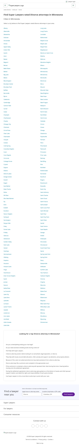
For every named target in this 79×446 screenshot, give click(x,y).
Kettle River (7, 288)
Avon (5, 56)
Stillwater (43, 266)
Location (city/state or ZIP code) (51, 391)
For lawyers (8, 408)
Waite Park (43, 291)
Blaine (5, 78)
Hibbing (6, 257)
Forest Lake (7, 229)
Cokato (6, 143)
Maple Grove (44, 40)
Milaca (42, 65)
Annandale (7, 40)
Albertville (6, 31)
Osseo (42, 127)
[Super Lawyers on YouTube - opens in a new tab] (41, 425)
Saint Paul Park (44, 217)
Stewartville (43, 263)
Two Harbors (44, 273)
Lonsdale (43, 34)
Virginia (42, 282)
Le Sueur (6, 303)
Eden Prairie (7, 189)
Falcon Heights (8, 214)
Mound (42, 87)
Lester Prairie (7, 307)
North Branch (44, 108)
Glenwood (7, 238)
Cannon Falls (7, 105)
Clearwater (7, 136)
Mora (42, 84)
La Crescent (7, 291)
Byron (5, 96)
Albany (6, 28)
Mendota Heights (45, 62)
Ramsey (42, 158)
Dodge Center (8, 177)
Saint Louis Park (45, 208)
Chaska (6, 121)
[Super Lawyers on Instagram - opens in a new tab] (37, 425)
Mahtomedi (43, 37)
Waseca (42, 294)
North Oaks (43, 112)
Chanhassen (7, 118)
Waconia (42, 285)
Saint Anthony (44, 192)
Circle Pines (7, 130)
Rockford (43, 177)
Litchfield (6, 319)
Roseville (43, 186)
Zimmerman (44, 322)
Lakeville (6, 300)
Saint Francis (44, 201)
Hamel (5, 248)
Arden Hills (7, 50)
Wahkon (42, 288)
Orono (42, 124)
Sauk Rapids (44, 229)
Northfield (43, 115)
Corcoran (6, 158)
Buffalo (6, 90)
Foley (5, 226)
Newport (43, 105)
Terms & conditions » (32, 439)
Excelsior (6, 211)
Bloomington (7, 81)
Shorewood (43, 245)
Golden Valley (8, 242)
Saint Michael (44, 211)
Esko (5, 204)
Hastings (6, 251)
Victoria (42, 279)
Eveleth (6, 208)
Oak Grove (43, 118)
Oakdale (42, 121)
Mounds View (44, 90)
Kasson (6, 285)
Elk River (6, 195)
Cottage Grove (8, 161)
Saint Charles (44, 195)
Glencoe (6, 235)
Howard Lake (7, 266)
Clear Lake (7, 133)
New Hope (43, 96)
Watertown (43, 297)
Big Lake (6, 74)
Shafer (42, 235)
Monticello (43, 78)
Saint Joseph (44, 204)
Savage (42, 232)
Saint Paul (43, 214)
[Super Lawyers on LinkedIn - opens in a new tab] (46, 425)
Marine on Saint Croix (46, 53)
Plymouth (43, 149)
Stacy (42, 260)
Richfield (42, 167)
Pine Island (43, 146)
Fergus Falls (7, 223)
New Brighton (44, 93)
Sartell (42, 223)
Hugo (5, 269)
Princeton (43, 152)
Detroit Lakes (7, 173)
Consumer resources (12, 414)
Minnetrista (43, 74)
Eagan (5, 183)
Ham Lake (6, 245)
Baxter (5, 59)
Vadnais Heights (45, 276)
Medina (42, 56)
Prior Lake (43, 155)
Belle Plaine (7, 68)
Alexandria (7, 34)
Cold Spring (7, 146)
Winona (42, 313)
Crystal (6, 164)
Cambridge (7, 102)
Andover (6, 37)
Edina (5, 192)
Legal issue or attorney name (30, 391)
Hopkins (6, 260)
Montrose (43, 81)
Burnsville (6, 93)
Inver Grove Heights (9, 276)
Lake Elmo (7, 297)
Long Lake (43, 28)
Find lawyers (68, 394)
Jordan (5, 282)
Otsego (42, 130)
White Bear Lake (45, 307)
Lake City (6, 294)
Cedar (5, 112)
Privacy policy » (42, 439)
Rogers (42, 180)
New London (44, 99)
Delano (6, 170)
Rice (41, 164)
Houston (6, 263)
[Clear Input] (40, 394)
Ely (4, 201)
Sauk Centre (44, 226)
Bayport (6, 62)
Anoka (5, 43)
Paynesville (43, 136)
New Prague (44, 102)
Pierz (41, 143)
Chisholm (6, 127)
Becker (6, 65)
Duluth (6, 180)
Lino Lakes (7, 316)
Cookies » (50, 439)
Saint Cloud (43, 198)
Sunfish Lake (44, 269)
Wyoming (43, 319)
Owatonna (43, 133)
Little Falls (6, 325)
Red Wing (43, 161)
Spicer (42, 251)
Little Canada (7, 322)
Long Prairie (44, 31)
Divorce (20, 9)
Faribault (6, 217)
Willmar (42, 310)
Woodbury (43, 316)
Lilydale (6, 310)
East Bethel (7, 186)
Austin (5, 53)
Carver (5, 108)
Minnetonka (44, 71)
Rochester (43, 173)
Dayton (6, 167)
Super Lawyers (9, 403)
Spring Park (43, 257)
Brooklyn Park (8, 87)
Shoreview (43, 242)
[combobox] (32, 394)
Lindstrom (7, 313)
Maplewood (43, 50)
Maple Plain (43, 47)
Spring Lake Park (45, 254)
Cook (5, 152)
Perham (42, 139)
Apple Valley (7, 47)
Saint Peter (43, 220)
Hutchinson (7, 273)
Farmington (7, 220)
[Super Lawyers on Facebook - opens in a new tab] (33, 425)
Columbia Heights (9, 149)
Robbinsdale (44, 170)
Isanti (5, 279)
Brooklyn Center (8, 84)
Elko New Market (9, 198)
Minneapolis (44, 68)
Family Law (14, 9)
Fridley (5, 232)
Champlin (6, 115)
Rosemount (43, 183)
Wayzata (42, 300)
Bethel (5, 71)
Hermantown (7, 254)
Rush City (43, 189)
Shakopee (43, 238)
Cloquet (6, 139)
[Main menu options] (5, 5)
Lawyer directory (7, 9)
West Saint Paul (44, 303)
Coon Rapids (7, 155)
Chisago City (7, 124)
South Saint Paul (45, 248)
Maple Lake (43, 43)
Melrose (42, 59)
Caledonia (6, 99)
